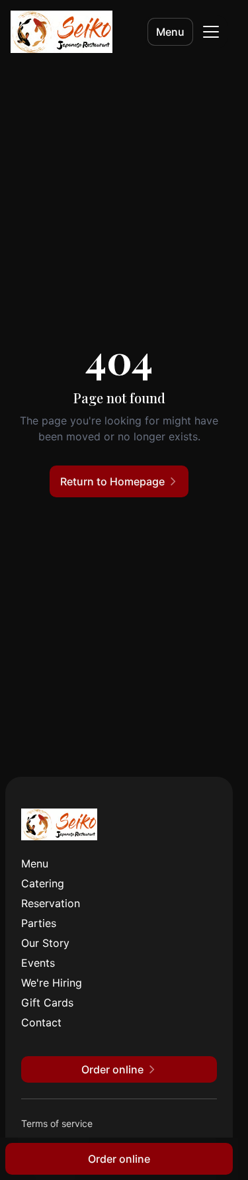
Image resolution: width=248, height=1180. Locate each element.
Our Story (45, 943)
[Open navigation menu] (211, 32)
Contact (41, 1022)
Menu (170, 31)
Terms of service (57, 1123)
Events (38, 962)
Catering (42, 883)
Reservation (50, 903)
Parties (38, 923)
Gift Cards (47, 1002)
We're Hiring (51, 982)
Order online (119, 1158)
